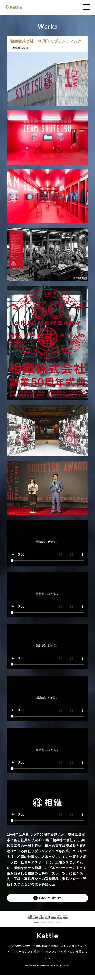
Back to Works (50, 898)
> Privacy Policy (19, 946)
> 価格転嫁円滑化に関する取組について (60, 946)
